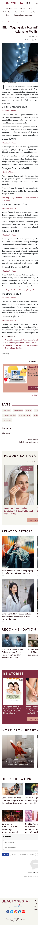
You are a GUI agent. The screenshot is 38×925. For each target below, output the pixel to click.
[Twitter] (11, 911)
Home (4, 22)
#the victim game (24, 415)
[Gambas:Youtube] (9, 111)
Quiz (30, 9)
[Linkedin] (19, 911)
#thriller (28, 410)
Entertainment (17, 22)
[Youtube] (23, 911)
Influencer (23, 9)
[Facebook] (7, 911)
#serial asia (6, 410)
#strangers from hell (9, 415)
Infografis (32, 12)
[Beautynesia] (12, 3)
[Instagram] (15, 911)
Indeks (8, 15)
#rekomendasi (18, 410)
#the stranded (7, 420)
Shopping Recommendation (23, 15)
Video (23, 12)
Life (9, 22)
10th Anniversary (11, 9)
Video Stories (7, 12)
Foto (16, 12)
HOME (28, 3)
